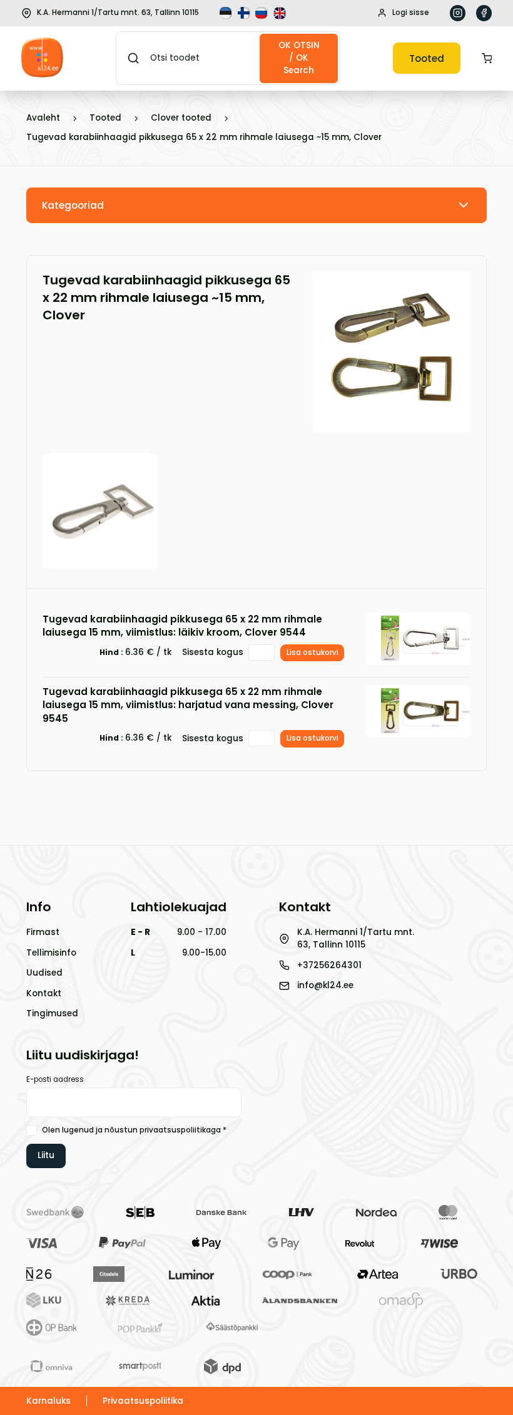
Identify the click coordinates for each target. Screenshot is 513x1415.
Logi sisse (410, 13)
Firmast (42, 932)
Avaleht (43, 118)
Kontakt (43, 993)
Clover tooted (181, 118)
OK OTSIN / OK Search (299, 57)
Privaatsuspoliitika (143, 1401)
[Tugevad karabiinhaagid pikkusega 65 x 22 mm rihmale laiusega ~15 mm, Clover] (391, 426)
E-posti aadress (55, 1079)
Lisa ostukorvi (312, 653)
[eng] (280, 13)
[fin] (245, 13)
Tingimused (52, 1013)
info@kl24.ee (325, 985)
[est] (227, 13)
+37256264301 (329, 965)
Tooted (426, 58)
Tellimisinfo (51, 953)
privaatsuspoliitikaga (180, 1130)
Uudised (44, 973)
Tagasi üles (444, 1386)
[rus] (262, 13)
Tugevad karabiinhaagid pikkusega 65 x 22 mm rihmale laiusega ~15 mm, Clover (204, 137)
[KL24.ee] (42, 58)
